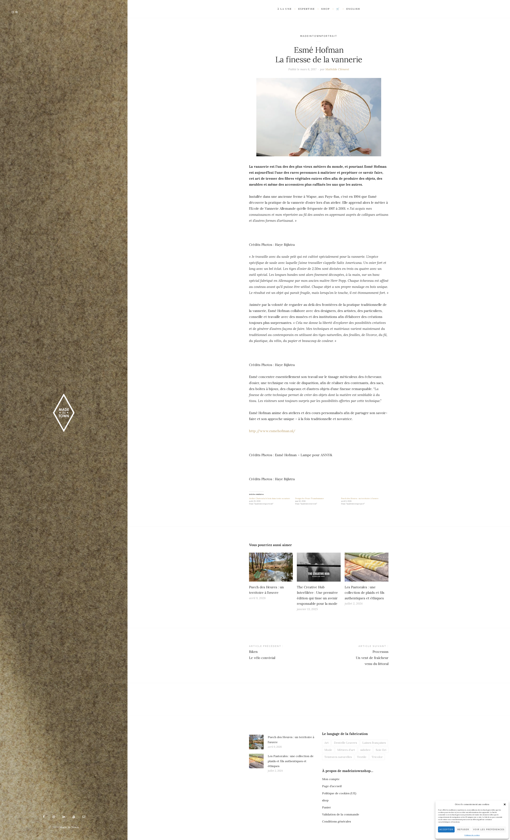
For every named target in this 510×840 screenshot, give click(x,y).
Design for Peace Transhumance (309, 498)
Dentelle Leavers (345, 743)
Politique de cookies (472, 835)
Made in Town (69, 827)
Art (326, 743)
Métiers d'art (346, 750)
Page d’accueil (332, 786)
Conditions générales (336, 821)
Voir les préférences (489, 829)
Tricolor (377, 757)
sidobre (365, 750)
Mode (328, 750)
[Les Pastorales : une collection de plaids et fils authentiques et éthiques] (366, 567)
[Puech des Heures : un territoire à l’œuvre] (271, 567)
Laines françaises (374, 743)
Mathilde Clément (337, 69)
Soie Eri (381, 750)
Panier (326, 807)
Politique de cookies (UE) (339, 793)
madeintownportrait (318, 36)
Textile (361, 757)
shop (325, 800)
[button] (504, 804)
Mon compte (330, 779)
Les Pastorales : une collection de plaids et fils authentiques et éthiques (364, 592)
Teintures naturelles (338, 757)
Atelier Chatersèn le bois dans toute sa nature (269, 498)
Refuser (463, 829)
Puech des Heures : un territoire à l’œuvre (360, 498)
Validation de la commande (340, 814)
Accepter (446, 829)
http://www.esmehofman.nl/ (272, 431)
